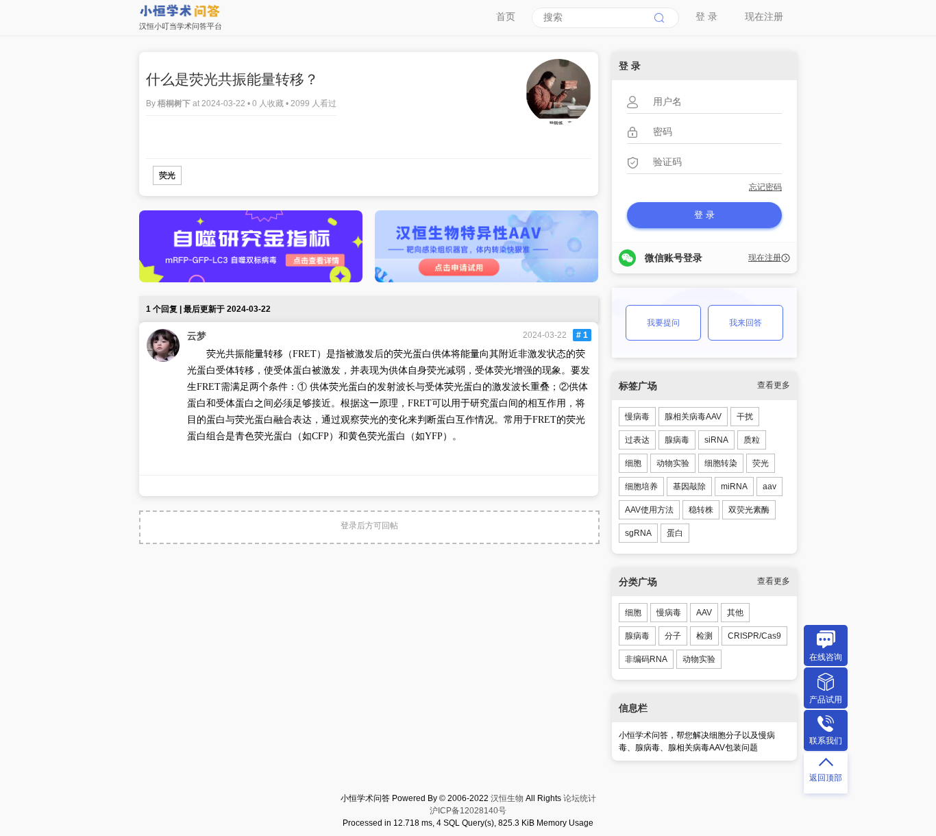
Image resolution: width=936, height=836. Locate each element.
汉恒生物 (507, 798)
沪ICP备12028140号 (468, 810)
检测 (704, 636)
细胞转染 (720, 463)
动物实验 (672, 463)
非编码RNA (646, 659)
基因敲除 (689, 486)
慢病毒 (637, 416)
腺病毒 (677, 440)
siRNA (716, 440)
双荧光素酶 (748, 510)
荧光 (167, 175)
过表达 (637, 440)
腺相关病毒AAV (693, 416)
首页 (505, 16)
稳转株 (701, 510)
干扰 (745, 416)
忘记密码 (765, 187)
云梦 (196, 335)
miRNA (734, 486)
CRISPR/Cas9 (754, 636)
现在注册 (764, 16)
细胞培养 (641, 486)
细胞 (633, 463)
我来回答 (745, 323)
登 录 (706, 16)
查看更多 (773, 385)
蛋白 (675, 533)
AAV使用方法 (649, 510)
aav (769, 486)
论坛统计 (579, 798)
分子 (673, 636)
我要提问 (663, 323)
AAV (704, 612)
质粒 (751, 440)
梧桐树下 (175, 103)
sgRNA (638, 533)
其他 (735, 612)
